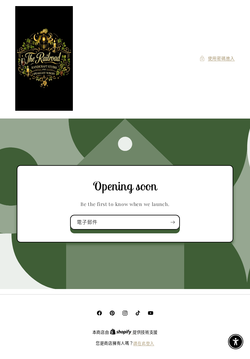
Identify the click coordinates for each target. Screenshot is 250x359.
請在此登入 (143, 343)
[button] (217, 58)
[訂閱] (172, 222)
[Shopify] (121, 332)
